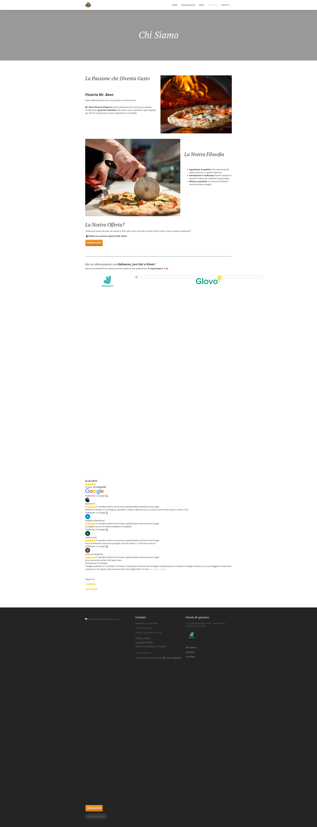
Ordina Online (188, 5)
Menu (201, 5)
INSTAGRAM (91, 589)
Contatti (225, 5)
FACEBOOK (90, 584)
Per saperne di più (158, 569)
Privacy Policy (142, 638)
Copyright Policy (144, 642)
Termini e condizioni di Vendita (150, 646)
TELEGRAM (190, 657)
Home (174, 5)
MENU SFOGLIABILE (96, 816)
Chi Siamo (212, 5)
